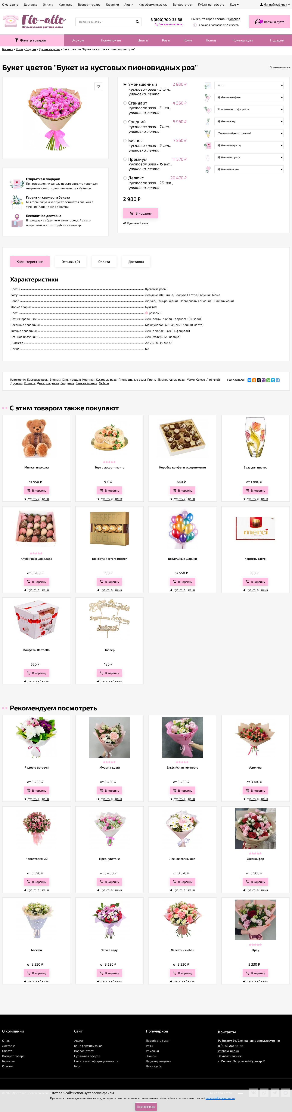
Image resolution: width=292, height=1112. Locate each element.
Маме (191, 379)
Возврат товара (13, 1056)
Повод (211, 40)
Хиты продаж (71, 379)
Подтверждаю (146, 1106)
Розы (166, 40)
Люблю (104, 383)
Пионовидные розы (132, 379)
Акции (78, 1040)
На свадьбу (154, 1066)
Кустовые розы (37, 379)
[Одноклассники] (254, 380)
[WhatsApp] (268, 380)
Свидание (67, 383)
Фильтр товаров (32, 40)
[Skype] (273, 380)
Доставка (9, 1045)
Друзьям (16, 383)
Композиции (243, 40)
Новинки (88, 379)
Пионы (151, 379)
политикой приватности (220, 1098)
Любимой (213, 379)
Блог (77, 1066)
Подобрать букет (158, 1040)
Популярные (111, 40)
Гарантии (8, 1061)
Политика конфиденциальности (96, 1061)
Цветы (143, 40)
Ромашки (152, 1051)
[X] (259, 380)
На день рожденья (158, 1061)
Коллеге (29, 383)
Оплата (7, 1051)
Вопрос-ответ (84, 1051)
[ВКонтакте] (249, 380)
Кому (188, 40)
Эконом (78, 40)
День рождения (48, 383)
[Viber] (263, 380)
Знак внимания (86, 383)
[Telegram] (278, 380)
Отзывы (7, 1066)
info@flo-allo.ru (228, 1051)
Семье (200, 379)
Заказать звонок (230, 1056)
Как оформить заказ (88, 1045)
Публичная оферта (87, 1056)
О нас (6, 1040)
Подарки (277, 40)
